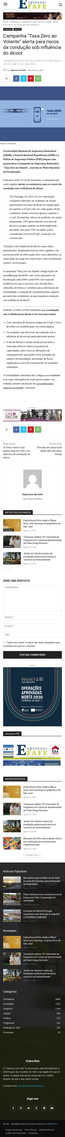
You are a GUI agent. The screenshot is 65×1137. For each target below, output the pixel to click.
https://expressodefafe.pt (32, 499)
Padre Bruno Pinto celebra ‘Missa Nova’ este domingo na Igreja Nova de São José (42, 523)
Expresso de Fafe (18, 70)
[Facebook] (16, 78)
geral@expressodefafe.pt (31, 1085)
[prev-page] (5, 570)
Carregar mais (31, 855)
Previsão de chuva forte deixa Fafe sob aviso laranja (49, 451)
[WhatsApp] (38, 78)
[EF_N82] (32, 753)
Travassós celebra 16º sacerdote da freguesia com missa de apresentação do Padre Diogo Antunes (42, 540)
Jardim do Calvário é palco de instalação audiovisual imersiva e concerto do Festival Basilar (39, 556)
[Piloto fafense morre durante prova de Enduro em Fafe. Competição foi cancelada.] (12, 899)
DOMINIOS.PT (51, 1124)
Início (5, 21)
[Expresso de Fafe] (5, 70)
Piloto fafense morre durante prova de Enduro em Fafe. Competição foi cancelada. (42, 897)
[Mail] (29, 1108)
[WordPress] (44, 1108)
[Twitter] (23, 78)
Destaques (15, 21)
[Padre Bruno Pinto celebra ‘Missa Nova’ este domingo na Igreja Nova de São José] (12, 525)
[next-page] (10, 570)
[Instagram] (21, 1108)
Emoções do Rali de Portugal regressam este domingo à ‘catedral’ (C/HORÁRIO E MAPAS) (41, 914)
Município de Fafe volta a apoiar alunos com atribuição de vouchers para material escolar (42, 841)
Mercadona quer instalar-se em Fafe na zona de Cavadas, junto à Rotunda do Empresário (41, 881)
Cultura (7, 563)
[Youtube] (52, 1108)
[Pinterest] (31, 78)
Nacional (17, 29)
